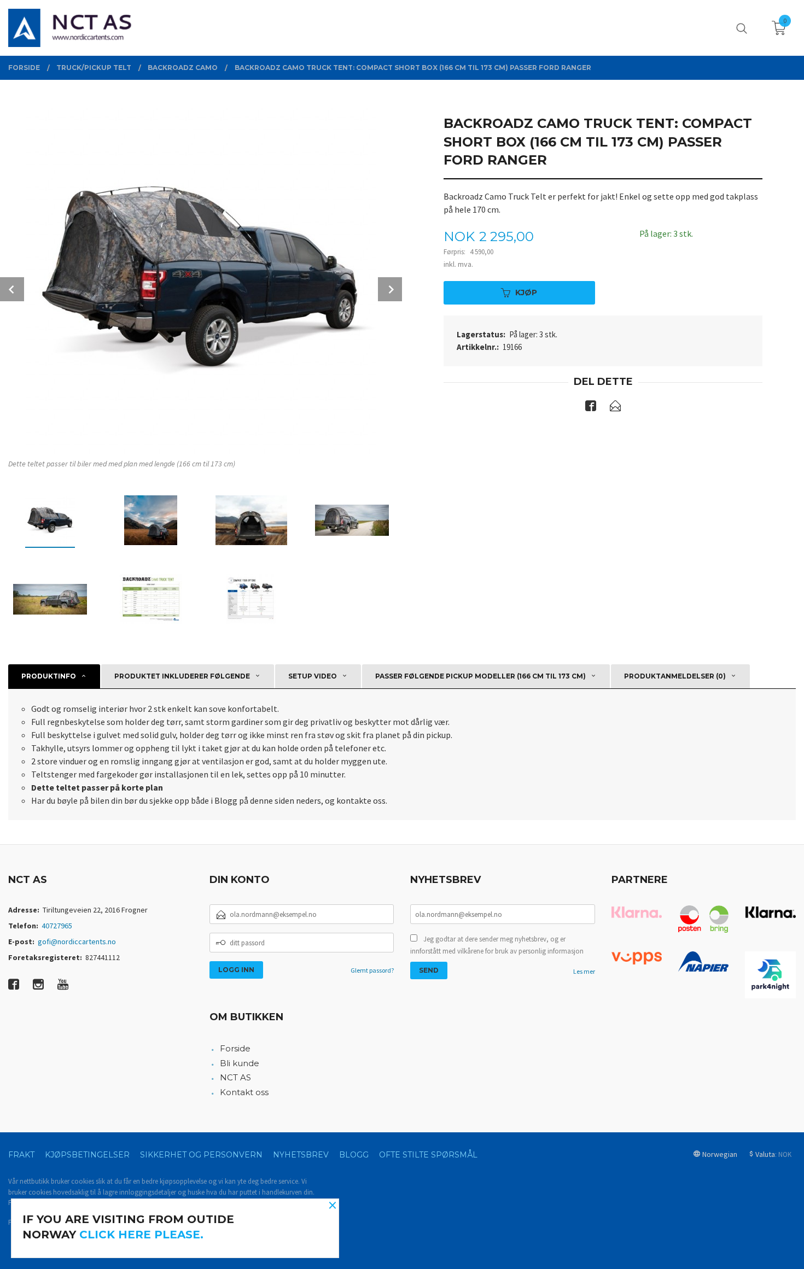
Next (390, 289)
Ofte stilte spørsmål (428, 1155)
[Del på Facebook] (591, 408)
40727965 (57, 926)
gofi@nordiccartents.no (77, 941)
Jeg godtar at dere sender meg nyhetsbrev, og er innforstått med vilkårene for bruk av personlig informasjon (497, 945)
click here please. (141, 1234)
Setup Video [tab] (312, 676)
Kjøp (526, 292)
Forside (235, 1048)
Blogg (354, 1155)
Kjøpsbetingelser (87, 1155)
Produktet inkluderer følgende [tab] (182, 676)
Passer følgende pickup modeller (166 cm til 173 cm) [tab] (480, 676)
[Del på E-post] (615, 408)
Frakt (21, 1155)
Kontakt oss (244, 1092)
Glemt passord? (372, 970)
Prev (12, 289)
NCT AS (235, 1077)
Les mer (584, 971)
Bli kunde (239, 1063)
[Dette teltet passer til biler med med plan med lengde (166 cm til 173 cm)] (201, 279)
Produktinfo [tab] (48, 676)
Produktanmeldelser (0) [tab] (675, 676)
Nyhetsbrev (301, 1155)
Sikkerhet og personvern (201, 1155)
